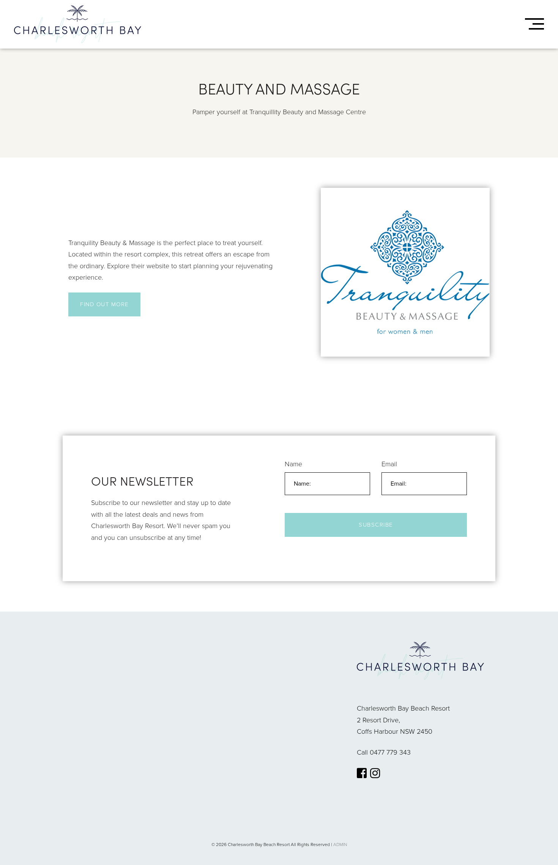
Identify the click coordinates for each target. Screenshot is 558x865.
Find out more (104, 304)
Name (293, 464)
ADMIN (340, 844)
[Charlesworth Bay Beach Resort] (77, 24)
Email (389, 464)
